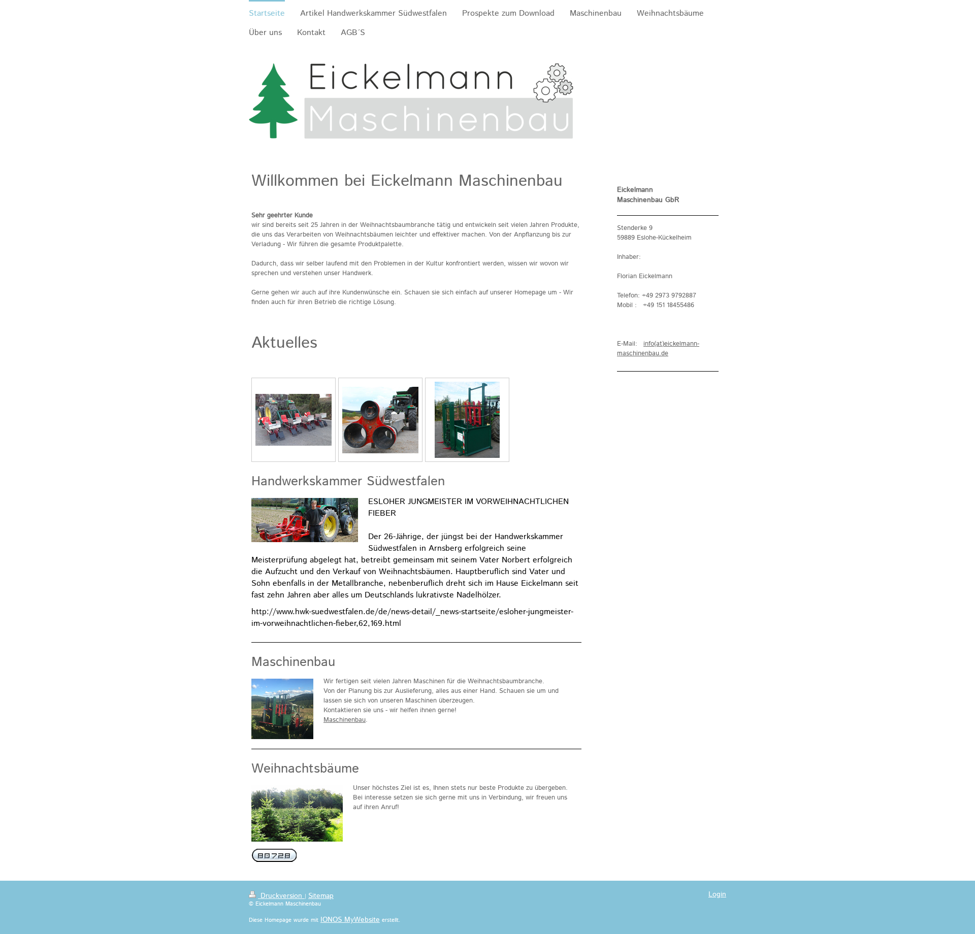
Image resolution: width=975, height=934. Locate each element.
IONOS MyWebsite (350, 920)
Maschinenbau (344, 720)
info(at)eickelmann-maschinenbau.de (658, 348)
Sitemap (321, 896)
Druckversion (281, 896)
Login (717, 894)
